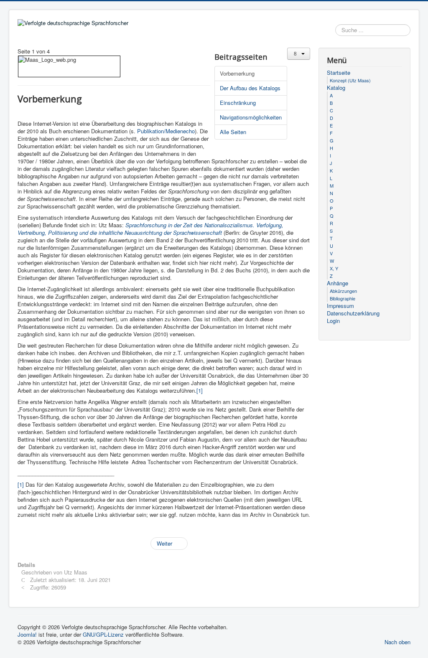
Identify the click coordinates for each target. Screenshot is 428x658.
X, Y (334, 268)
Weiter (165, 543)
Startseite (338, 72)
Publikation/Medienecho (166, 131)
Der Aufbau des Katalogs (250, 88)
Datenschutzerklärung (353, 313)
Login (333, 321)
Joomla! (27, 634)
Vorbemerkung (237, 73)
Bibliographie (342, 298)
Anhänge (337, 283)
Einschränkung (238, 103)
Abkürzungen (343, 290)
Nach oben (397, 642)
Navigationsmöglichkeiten (251, 117)
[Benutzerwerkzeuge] (298, 54)
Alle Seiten (233, 132)
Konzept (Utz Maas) (350, 80)
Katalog (336, 87)
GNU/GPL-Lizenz (103, 634)
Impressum (340, 306)
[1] (199, 390)
